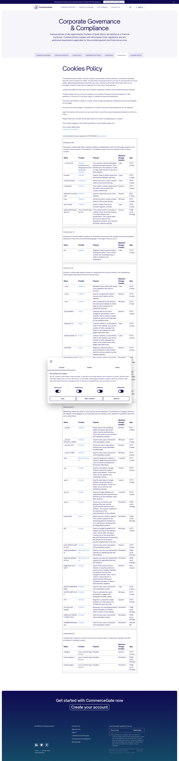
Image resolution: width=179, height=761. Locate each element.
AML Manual (109, 55)
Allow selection (90, 398)
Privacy (36, 750)
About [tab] (117, 367)
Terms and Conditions (61, 55)
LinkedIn (81, 172)
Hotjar (80, 311)
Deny (62, 398)
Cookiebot (103, 136)
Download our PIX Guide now (114, 2)
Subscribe (137, 730)
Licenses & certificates (43, 55)
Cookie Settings (39, 752)
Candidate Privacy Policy (93, 55)
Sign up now (76, 729)
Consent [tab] (61, 367)
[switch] (79, 391)
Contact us (76, 726)
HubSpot (81, 163)
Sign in (74, 732)
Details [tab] (89, 367)
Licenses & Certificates (80, 736)
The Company (102, 7)
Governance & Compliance (81, 739)
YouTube (81, 440)
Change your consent (70, 129)
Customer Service (136, 55)
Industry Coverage (86, 7)
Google (81, 468)
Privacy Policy (77, 55)
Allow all (116, 398)
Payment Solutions (68, 7)
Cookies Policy (46, 750)
